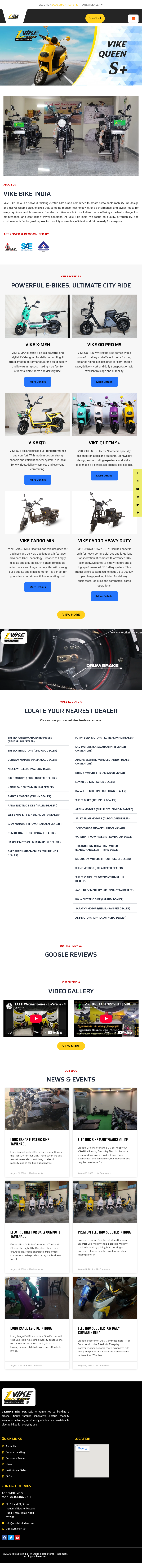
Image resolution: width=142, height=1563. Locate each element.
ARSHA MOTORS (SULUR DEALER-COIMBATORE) (104, 809)
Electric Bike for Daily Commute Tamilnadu (35, 1234)
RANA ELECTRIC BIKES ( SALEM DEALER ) (32, 805)
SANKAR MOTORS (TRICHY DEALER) (29, 796)
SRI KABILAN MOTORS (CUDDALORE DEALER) (102, 818)
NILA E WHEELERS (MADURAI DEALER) (30, 769)
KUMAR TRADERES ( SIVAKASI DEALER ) (32, 833)
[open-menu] (134, 18)
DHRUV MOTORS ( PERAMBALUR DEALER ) (100, 772)
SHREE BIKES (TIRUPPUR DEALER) (95, 800)
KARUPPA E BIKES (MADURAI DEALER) (31, 787)
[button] (37, 739)
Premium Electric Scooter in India (104, 1232)
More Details (38, 382)
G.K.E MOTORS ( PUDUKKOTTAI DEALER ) (32, 778)
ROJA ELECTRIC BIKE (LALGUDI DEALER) (99, 899)
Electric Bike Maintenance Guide (103, 1139)
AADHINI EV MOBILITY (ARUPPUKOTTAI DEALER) (104, 890)
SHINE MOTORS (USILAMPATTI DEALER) (99, 868)
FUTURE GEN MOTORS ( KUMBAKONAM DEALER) (104, 737)
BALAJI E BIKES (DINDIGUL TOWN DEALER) (100, 791)
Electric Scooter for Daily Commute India (99, 1330)
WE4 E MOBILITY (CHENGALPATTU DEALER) (34, 814)
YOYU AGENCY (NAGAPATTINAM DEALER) (100, 827)
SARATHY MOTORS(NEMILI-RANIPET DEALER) (102, 908)
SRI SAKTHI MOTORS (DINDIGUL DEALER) (32, 750)
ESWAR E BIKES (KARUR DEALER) (95, 781)
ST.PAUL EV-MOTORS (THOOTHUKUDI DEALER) (103, 859)
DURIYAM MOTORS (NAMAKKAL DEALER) (32, 759)
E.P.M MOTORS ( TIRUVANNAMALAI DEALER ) (34, 823)
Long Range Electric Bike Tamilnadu (29, 1141)
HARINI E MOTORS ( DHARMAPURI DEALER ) (34, 842)
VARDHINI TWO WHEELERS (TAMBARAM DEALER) (104, 836)
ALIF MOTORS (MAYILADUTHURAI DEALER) (100, 917)
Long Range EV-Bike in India (31, 1328)
